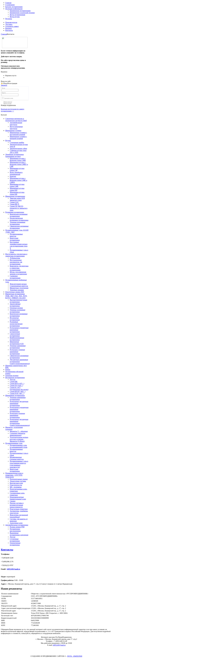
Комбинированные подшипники (17, 339)
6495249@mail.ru (13, 569)
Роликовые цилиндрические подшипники (16, 324)
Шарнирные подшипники (15, 196)
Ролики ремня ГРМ (17, 527)
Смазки (12, 501)
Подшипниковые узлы (13, 443)
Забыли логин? (7, 103)
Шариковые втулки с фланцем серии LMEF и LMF (19, 164)
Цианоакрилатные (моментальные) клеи (18, 498)
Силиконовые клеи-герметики (17, 494)
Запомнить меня (8, 98)
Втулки (8, 140)
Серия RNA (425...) (17, 383)
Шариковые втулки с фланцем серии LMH (18, 159)
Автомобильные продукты (16, 123)
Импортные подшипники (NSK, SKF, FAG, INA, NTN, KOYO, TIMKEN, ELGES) (16, 296)
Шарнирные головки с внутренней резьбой (18, 133)
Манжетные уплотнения (19, 288)
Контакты (7, 549)
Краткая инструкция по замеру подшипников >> (12, 110)
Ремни (7, 370)
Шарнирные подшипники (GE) (17, 343)
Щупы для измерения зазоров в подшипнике (18, 273)
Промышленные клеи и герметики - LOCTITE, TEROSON (14, 475)
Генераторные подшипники (15, 544)
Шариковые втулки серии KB (17, 193)
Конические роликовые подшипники (19, 215)
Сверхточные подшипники (15, 335)
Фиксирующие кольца (18, 284)
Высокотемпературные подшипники (18, 301)
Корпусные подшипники (15, 239)
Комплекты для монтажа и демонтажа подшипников (19, 268)
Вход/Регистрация (10, 83)
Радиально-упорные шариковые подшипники (17, 352)
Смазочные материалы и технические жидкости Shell (16, 120)
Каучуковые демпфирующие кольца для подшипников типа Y (18, 245)
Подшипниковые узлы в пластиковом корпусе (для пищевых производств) (19, 464)
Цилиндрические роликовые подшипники (19, 219)
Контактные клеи (16, 483)
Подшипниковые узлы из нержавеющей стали (18, 446)
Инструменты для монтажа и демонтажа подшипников (16, 255)
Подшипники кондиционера (15, 530)
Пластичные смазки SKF (14, 292)
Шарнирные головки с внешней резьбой (18, 137)
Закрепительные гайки (18, 148)
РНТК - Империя (74, 656)
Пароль (4, 93)
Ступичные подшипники (15, 540)
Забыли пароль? (7, 102)
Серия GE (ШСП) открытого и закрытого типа (18, 208)
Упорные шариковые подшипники (18, 347)
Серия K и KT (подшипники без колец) (19, 388)
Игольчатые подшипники (15, 319)
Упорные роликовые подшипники (17, 223)
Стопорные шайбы (17, 142)
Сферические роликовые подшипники (19, 227)
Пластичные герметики (19, 509)
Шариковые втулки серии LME (17, 185)
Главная (4, 34)
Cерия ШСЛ (14, 204)
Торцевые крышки (17, 290)
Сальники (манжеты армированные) (17, 434)
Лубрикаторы (15, 258)
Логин (3, 88)
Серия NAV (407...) (17, 393)
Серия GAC (14, 202)
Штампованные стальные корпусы (17, 458)
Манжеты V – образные (19, 431)
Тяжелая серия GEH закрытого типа (17, 199)
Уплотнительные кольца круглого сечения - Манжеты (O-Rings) (19, 439)
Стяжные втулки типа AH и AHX (18, 151)
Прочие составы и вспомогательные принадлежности (17, 505)
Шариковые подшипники (15, 395)
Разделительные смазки (19, 479)
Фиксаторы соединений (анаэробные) (19, 516)
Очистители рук (16, 485)
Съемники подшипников (15, 277)
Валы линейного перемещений (16, 173)
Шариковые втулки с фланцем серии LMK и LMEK (18, 180)
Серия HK (14, 381)
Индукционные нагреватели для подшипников (16, 262)
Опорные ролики (16, 308)
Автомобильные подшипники (16, 525)
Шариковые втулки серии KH (17, 189)
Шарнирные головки (13, 130)
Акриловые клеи (16, 523)
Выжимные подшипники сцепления (19, 534)
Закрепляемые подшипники (15, 305)
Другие (12, 379)
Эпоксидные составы (18, 481)
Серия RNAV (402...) (17, 391)
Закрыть (4, 85)
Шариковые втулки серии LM (17, 169)
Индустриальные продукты (16, 127)
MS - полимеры (16, 487)
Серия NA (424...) (16, 385)
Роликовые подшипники (14, 212)
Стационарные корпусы (19, 286)
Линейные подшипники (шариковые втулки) (14, 155)
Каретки (13, 176)
